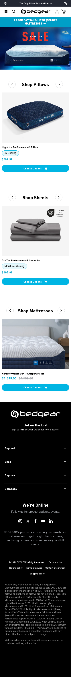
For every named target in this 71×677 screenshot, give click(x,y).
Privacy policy (55, 562)
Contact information (55, 568)
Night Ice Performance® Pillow (20, 147)
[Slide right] (59, 84)
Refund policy (16, 568)
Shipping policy (37, 573)
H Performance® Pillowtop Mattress (23, 373)
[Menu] (6, 11)
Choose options (32, 168)
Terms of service (34, 568)
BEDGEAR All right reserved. (31, 562)
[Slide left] (12, 84)
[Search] (13, 11)
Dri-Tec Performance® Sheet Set (21, 260)
